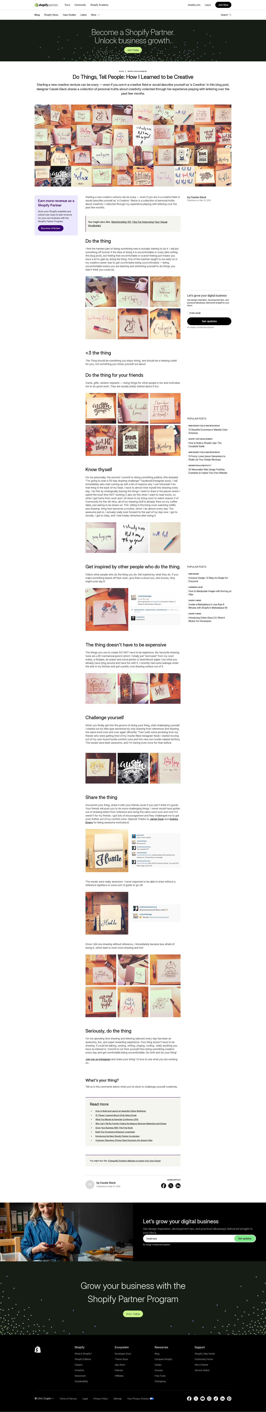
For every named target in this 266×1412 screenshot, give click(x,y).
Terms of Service (68, 1398)
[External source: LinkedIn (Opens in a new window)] (178, 1185)
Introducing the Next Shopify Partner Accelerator (117, 1136)
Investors (79, 1370)
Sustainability (81, 1381)
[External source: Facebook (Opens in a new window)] (163, 1185)
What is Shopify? (83, 1353)
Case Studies (69, 14)
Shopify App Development (200, 439)
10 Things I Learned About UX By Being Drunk (116, 1115)
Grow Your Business (137, 71)
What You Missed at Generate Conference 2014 (116, 1119)
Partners (119, 1370)
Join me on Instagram (98, 1059)
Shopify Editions (83, 1359)
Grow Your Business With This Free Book (114, 1128)
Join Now (223, 4)
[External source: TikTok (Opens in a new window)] (216, 1398)
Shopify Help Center (205, 1353)
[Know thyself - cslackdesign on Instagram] (133, 538)
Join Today (133, 50)
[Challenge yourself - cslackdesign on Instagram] (133, 769)
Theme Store (121, 1359)
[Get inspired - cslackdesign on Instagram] (133, 610)
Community (80, 4)
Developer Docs (123, 1353)
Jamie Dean (157, 819)
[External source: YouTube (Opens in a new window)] (202, 1398)
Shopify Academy (99, 4)
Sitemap (117, 1398)
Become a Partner (50, 228)
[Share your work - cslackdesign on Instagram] (133, 851)
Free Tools (160, 1375)
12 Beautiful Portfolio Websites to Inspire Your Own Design (134, 1161)
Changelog (160, 1381)
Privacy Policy (100, 1398)
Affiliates (119, 1375)
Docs (67, 4)
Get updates (209, 321)
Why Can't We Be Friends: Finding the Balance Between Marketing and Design (130, 1123)
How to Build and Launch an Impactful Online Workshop (120, 1111)
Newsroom (80, 1375)
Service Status (202, 1370)
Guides (158, 1364)
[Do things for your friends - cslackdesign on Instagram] (133, 425)
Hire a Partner (201, 1364)
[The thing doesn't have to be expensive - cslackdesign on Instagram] (133, 689)
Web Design (193, 574)
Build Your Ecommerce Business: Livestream (115, 1132)
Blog (37, 14)
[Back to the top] (38, 1349)
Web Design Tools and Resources (204, 426)
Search (224, 14)
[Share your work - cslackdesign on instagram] (133, 914)
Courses (159, 1370)
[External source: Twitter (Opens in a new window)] (170, 1185)
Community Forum (204, 1359)
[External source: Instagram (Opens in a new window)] (209, 1398)
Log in (208, 4)
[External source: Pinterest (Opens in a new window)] (229, 1398)
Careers (78, 1364)
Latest (83, 14)
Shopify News (51, 14)
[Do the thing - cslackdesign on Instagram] (133, 308)
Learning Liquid (195, 587)
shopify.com (194, 4)
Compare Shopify (163, 1359)
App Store (120, 1364)
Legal (85, 1398)
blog (121, 71)
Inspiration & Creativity (199, 465)
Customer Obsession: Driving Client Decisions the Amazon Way (124, 1140)
